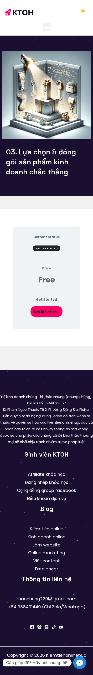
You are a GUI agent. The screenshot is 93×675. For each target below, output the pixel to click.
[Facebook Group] (39, 627)
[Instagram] (46, 627)
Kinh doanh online (47, 537)
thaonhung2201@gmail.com (46, 599)
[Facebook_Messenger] (79, 662)
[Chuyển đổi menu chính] (82, 10)
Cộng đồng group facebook (46, 490)
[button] (47, 27)
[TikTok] (54, 627)
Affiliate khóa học (46, 474)
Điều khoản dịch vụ (46, 498)
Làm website (47, 545)
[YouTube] (61, 627)
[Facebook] (32, 627)
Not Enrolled (46, 248)
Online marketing (46, 553)
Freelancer (46, 569)
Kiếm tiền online (46, 529)
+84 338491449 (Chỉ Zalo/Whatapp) (47, 607)
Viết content (46, 561)
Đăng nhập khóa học (46, 482)
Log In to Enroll (46, 311)
